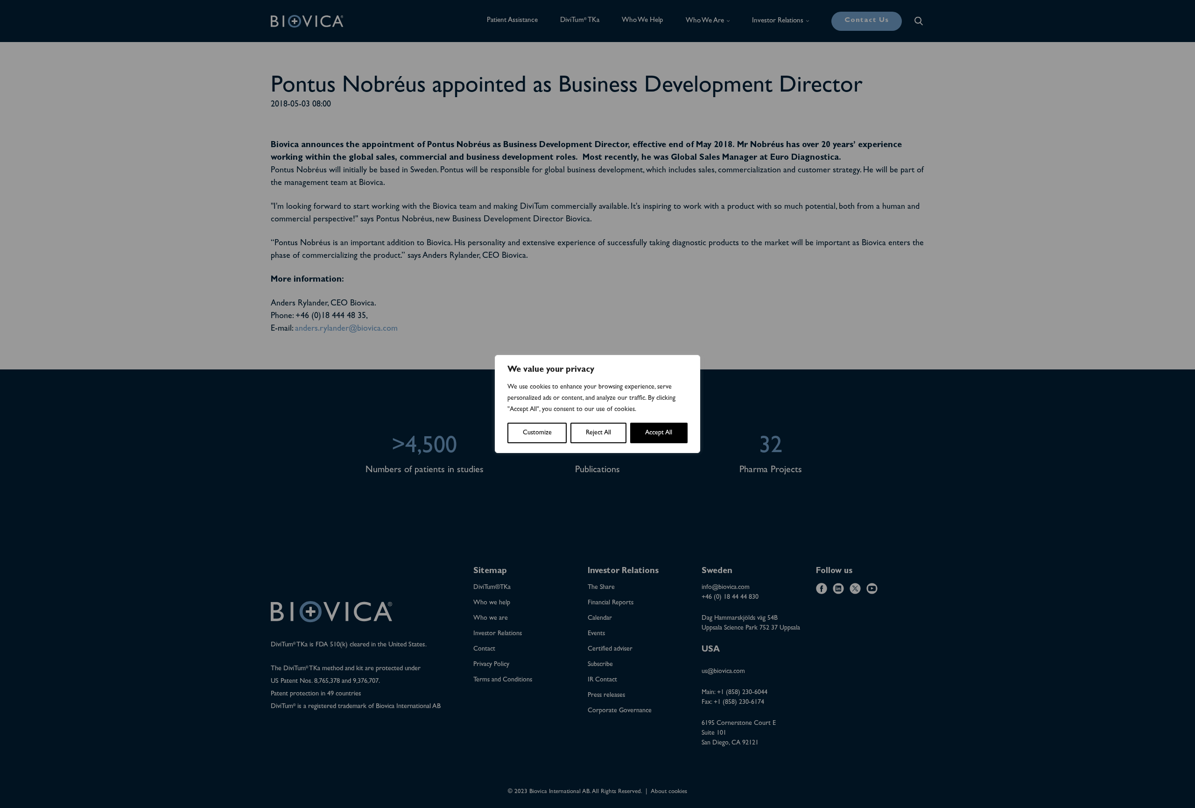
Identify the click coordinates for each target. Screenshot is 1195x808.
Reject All (598, 433)
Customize (537, 433)
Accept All (658, 433)
